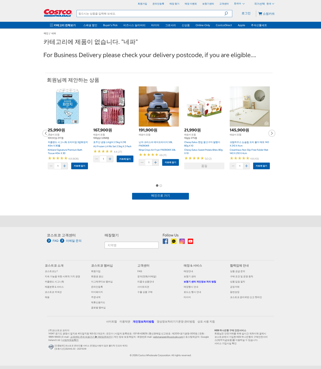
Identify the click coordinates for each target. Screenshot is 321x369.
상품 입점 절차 (237, 281)
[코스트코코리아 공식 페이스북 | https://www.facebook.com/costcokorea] (166, 242)
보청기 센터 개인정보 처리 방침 (200, 281)
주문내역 (95, 297)
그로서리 (170, 25)
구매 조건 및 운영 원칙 (241, 276)
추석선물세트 (259, 25)
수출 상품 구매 (144, 291)
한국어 (238, 3)
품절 (204, 166)
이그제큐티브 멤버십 (102, 281)
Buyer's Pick (110, 25)
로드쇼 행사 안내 (192, 291)
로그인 (246, 13)
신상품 (186, 25)
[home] (58, 13)
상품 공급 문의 (237, 271)
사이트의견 (143, 286)
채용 (47, 297)
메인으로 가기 (160, 195)
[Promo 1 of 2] (157, 186)
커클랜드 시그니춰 (54, 281)
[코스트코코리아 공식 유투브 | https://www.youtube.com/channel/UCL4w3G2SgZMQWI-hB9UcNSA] (190, 242)
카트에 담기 (79, 165)
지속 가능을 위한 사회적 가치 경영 (62, 276)
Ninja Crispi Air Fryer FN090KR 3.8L (157, 149)
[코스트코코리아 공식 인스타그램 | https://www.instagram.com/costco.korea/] (182, 242)
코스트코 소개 (54, 265)
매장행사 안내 (191, 286)
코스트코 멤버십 (102, 265)
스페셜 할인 (90, 25)
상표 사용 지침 (206, 321)
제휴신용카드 (98, 302)
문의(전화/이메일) (146, 276)
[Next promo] (272, 133)
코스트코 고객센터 (61, 235)
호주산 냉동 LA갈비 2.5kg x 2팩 (109, 142)
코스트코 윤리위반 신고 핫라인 (246, 297)
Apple (241, 25)
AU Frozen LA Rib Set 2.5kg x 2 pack (112, 146)
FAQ (139, 271)
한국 (268, 3)
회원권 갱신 (97, 276)
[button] (228, 13)
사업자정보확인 (70, 340)
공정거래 (234, 286)
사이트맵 (111, 321)
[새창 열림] (51, 347)
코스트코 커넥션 (53, 291)
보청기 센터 (190, 276)
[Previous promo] (46, 133)
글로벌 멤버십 (98, 307)
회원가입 (95, 271)
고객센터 (143, 265)
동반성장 (234, 291)
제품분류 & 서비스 (54, 286)
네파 (53, 33)
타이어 (155, 25)
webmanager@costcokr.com (168, 336)
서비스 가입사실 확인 (226, 343)
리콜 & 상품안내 (145, 281)
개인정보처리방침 (143, 321)
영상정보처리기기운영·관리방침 (176, 321)
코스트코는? (51, 271)
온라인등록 (97, 286)
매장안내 (188, 271)
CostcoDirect (224, 25)
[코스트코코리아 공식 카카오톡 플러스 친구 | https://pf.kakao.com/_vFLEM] (174, 242)
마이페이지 (97, 291)
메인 (46, 33)
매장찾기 (112, 235)
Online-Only (203, 25)
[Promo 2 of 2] (160, 186)
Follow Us (171, 235)
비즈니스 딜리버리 (134, 25)
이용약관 (125, 321)
